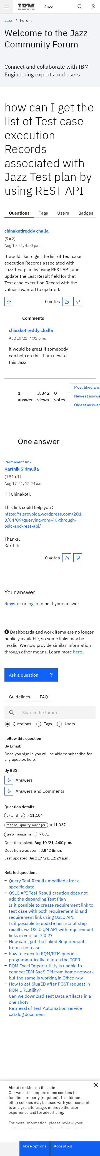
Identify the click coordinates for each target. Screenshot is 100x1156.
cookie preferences (26, 1128)
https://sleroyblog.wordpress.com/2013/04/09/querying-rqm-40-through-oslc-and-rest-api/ (43, 520)
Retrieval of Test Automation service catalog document (45, 1011)
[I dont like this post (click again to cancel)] (77, 301)
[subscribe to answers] (8, 780)
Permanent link (17, 462)
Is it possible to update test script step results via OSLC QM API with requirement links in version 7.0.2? (51, 929)
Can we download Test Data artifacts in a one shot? (50, 999)
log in (33, 603)
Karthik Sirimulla (21, 469)
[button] (96, 1085)
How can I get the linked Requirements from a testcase (48, 944)
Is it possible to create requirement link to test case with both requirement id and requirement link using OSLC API (51, 911)
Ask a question (23, 675)
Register (12, 603)
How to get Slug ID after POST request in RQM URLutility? (49, 987)
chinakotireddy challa (26, 231)
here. (78, 652)
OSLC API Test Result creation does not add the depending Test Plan (48, 896)
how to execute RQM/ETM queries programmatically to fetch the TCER (44, 956)
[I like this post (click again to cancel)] (66, 301)
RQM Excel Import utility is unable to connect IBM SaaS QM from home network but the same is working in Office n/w (51, 972)
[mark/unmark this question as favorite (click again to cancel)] (8, 301)
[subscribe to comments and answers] (8, 791)
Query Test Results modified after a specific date (44, 884)
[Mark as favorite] (8, 301)
